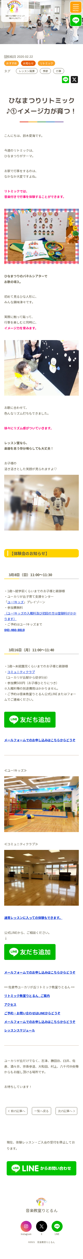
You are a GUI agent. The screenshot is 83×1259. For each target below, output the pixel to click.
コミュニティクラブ (21, 672)
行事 (58, 71)
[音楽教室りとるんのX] (41, 1226)
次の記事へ (65, 1111)
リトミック (46, 63)
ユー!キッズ (15, 602)
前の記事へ (18, 1111)
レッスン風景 (27, 71)
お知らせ (28, 63)
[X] (74, 80)
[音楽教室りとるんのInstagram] (26, 1226)
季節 (45, 71)
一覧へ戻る (41, 1111)
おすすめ (11, 63)
